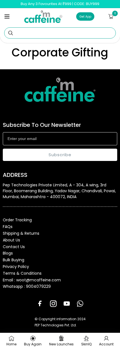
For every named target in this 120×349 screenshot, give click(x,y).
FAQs (8, 226)
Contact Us (14, 247)
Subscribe (60, 155)
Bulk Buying (13, 260)
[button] (7, 16)
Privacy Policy (16, 266)
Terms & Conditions (22, 273)
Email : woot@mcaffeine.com (32, 280)
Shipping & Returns (21, 233)
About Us (11, 240)
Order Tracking (17, 220)
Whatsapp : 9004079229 (27, 286)
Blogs (8, 253)
